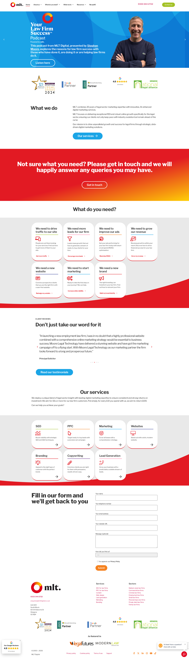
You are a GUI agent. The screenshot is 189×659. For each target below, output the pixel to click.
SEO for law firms (102, 588)
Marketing (99, 600)
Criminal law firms (135, 593)
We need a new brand (108, 269)
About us (36, 5)
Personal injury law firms (137, 600)
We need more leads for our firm (78, 230)
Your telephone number (103, 503)
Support (109, 653)
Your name (99, 493)
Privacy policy (71, 653)
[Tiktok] (155, 653)
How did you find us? (102, 551)
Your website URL (101, 524)
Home (28, 5)
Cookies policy (85, 653)
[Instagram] (147, 653)
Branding (99, 602)
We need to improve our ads (109, 230)
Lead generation (101, 597)
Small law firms (134, 597)
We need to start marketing (78, 269)
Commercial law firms (136, 590)
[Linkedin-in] (142, 653)
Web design (100, 595)
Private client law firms (136, 602)
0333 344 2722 (145, 4)
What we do (67, 5)
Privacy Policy (115, 561)
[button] (4, 40)
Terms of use (98, 653)
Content (98, 593)
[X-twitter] (138, 653)
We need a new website (45, 269)
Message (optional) (101, 534)
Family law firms (134, 605)
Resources (80, 5)
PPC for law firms (102, 590)
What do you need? (51, 5)
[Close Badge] (20, 640)
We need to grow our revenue (141, 230)
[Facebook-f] (134, 653)
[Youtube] (151, 653)
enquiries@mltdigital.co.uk (40, 601)
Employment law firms (136, 595)
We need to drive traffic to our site (46, 230)
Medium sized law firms (137, 588)
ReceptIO (92, 5)
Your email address (101, 514)
